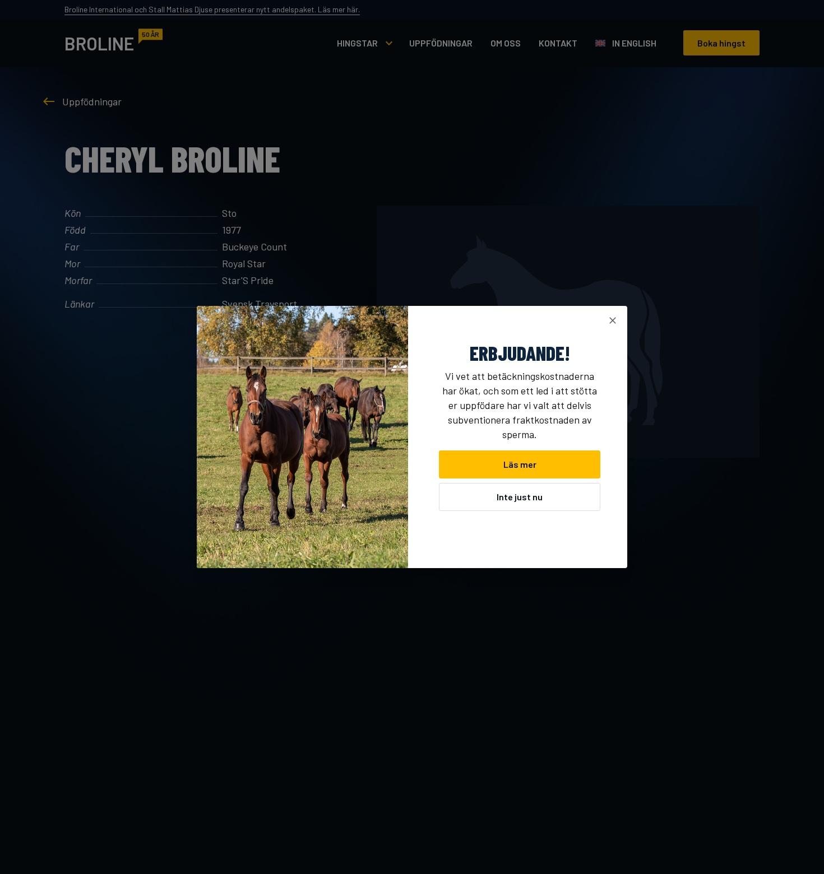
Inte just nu (520, 496)
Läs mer (519, 464)
